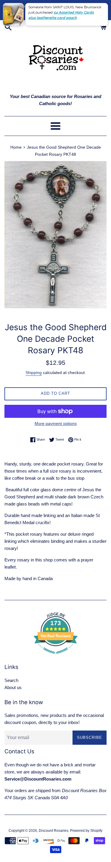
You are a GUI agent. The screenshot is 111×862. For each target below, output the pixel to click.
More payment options (56, 423)
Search (11, 680)
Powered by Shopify (86, 831)
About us (13, 687)
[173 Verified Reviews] (55, 656)
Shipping (33, 372)
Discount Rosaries (53, 831)
